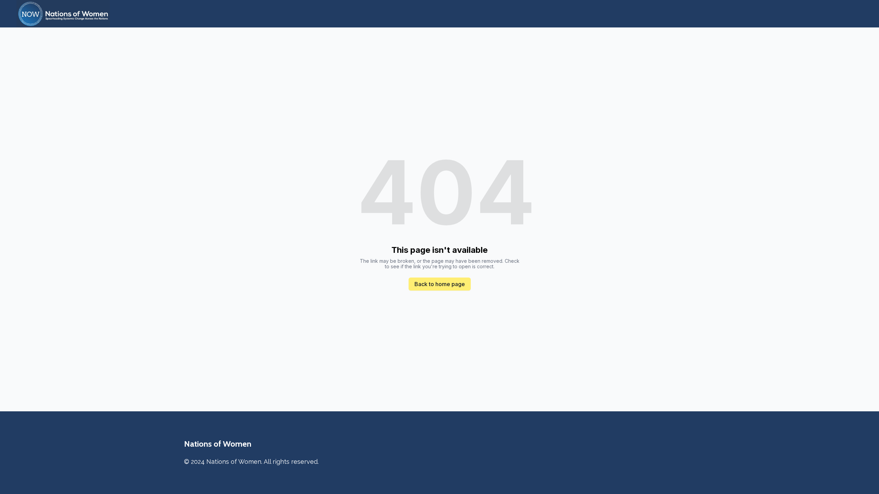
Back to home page (439, 284)
